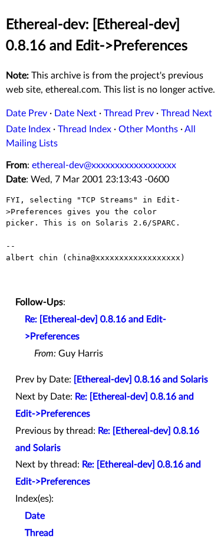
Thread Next (186, 113)
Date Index (28, 129)
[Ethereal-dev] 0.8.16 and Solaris (141, 379)
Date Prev (26, 113)
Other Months (148, 129)
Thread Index (84, 129)
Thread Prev (129, 113)
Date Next (75, 113)
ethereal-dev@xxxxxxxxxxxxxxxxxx (104, 165)
